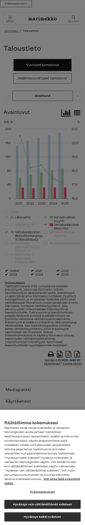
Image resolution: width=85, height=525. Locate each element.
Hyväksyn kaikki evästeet (42, 516)
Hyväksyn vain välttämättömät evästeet (42, 504)
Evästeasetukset (42, 492)
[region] (42, 467)
